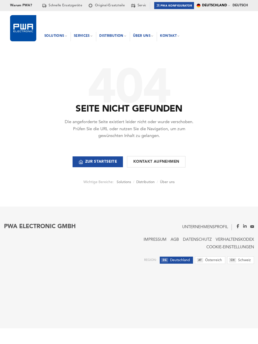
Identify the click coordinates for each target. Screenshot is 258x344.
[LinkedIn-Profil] (243, 226)
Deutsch (240, 5)
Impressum (155, 240)
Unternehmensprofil (205, 227)
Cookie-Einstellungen (230, 247)
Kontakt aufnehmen (156, 162)
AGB (175, 240)
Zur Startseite (101, 162)
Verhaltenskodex (235, 240)
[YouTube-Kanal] (250, 226)
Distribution (145, 182)
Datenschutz (197, 240)
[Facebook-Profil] (236, 226)
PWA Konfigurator (176, 6)
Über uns (167, 182)
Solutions (124, 182)
